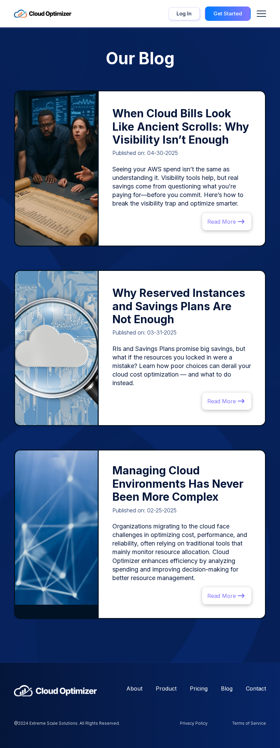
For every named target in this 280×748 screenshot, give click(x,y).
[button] (261, 13)
